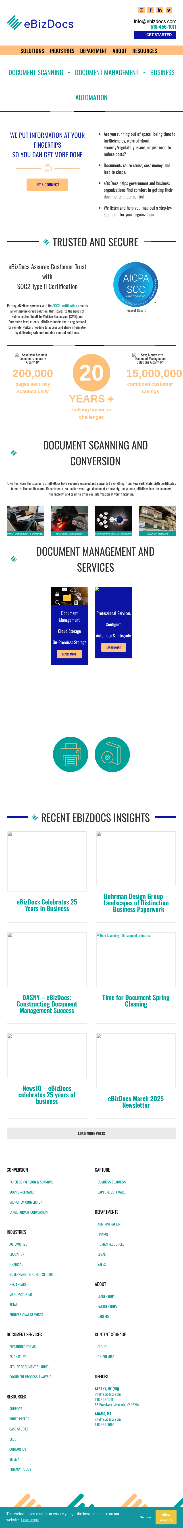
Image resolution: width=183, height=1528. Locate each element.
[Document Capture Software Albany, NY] (112, 738)
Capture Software (111, 1192)
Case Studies (19, 1429)
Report (141, 310)
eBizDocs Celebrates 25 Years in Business (47, 905)
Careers (104, 1316)
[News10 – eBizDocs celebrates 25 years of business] (47, 1056)
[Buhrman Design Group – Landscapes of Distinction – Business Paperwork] (136, 859)
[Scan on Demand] (157, 507)
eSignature (17, 1356)
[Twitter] (169, 10)
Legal (102, 1254)
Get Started (159, 35)
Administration (109, 1224)
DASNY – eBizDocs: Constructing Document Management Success (47, 1003)
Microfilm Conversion (25, 1202)
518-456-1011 (163, 26)
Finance (103, 1234)
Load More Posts (91, 1133)
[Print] (135, 263)
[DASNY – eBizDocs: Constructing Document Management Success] (47, 960)
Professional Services (26, 1314)
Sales (102, 1264)
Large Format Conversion (28, 1212)
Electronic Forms (22, 1346)
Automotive (18, 1244)
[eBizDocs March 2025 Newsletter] (136, 1061)
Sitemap (15, 1459)
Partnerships (108, 1306)
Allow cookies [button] (166, 1517)
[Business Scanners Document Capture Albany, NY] (70, 738)
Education (16, 1254)
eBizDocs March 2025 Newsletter (136, 1101)
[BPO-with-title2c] (113, 507)
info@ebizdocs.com (155, 21)
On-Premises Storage (69, 642)
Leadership (106, 1296)
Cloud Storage (69, 631)
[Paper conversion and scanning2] (25, 507)
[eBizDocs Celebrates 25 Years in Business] (47, 861)
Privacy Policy (20, 1469)
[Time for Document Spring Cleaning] (136, 960)
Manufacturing (20, 1294)
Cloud (102, 1346)
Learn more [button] (30, 1520)
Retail (13, 1304)
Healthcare (17, 1284)
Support (15, 1408)
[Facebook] (150, 10)
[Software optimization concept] (113, 588)
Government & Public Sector (31, 1274)
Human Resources (111, 1244)
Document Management (69, 616)
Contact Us (17, 1449)
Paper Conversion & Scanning (31, 1182)
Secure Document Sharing (29, 1366)
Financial (16, 1264)
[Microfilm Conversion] (69, 507)
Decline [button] (145, 1517)
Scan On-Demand (21, 1192)
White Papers (19, 1419)
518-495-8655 (104, 1424)
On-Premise (106, 1356)
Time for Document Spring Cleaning (135, 1000)
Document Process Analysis (30, 1376)
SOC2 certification (64, 305)
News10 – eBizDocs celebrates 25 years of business (46, 1094)
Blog (13, 1439)
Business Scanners (112, 1182)
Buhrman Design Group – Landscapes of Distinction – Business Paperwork (136, 902)
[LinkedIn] (159, 10)
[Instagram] (141, 10)
